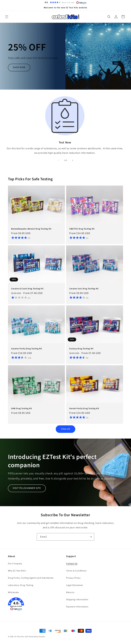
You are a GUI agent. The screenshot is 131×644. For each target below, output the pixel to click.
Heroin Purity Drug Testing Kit (84, 408)
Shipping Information (77, 599)
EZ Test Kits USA (21, 636)
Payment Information (77, 606)
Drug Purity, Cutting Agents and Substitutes (31, 578)
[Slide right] (72, 160)
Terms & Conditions (76, 570)
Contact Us (71, 563)
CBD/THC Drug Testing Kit (81, 229)
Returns (70, 592)
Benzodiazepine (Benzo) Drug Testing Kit (31, 229)
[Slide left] (58, 160)
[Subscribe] (90, 537)
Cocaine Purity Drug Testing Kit (26, 348)
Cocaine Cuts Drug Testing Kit (83, 289)
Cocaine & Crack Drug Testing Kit (27, 289)
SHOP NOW (19, 67)
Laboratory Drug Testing (20, 585)
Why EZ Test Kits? (17, 570)
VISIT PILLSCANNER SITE (27, 488)
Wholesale (13, 592)
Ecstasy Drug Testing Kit (81, 348)
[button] (65, 2)
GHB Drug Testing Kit (21, 408)
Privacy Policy (73, 578)
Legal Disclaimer (74, 585)
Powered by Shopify (37, 636)
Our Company (15, 563)
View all (65, 429)
